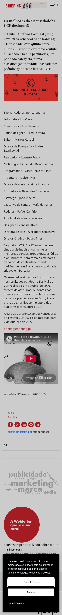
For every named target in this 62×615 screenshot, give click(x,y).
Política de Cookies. (39, 572)
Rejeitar (31, 592)
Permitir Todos (31, 582)
